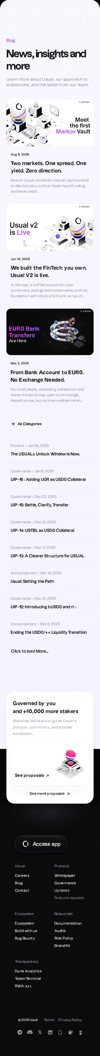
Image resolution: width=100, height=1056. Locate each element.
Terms (49, 1020)
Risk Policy (64, 938)
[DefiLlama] (80, 1032)
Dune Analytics (28, 971)
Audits (60, 931)
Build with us (26, 931)
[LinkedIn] (50, 1032)
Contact (22, 891)
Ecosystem (24, 923)
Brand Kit (62, 946)
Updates (61, 891)
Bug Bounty (25, 938)
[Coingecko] (70, 1032)
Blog (19, 883)
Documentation (68, 923)
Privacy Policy (70, 1020)
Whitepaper (64, 876)
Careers (22, 876)
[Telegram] (19, 1032)
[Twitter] (40, 1032)
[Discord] (29, 1032)
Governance (65, 883)
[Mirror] (60, 1032)
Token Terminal (28, 979)
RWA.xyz (23, 986)
